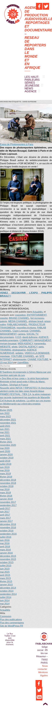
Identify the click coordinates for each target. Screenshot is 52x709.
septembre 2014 (8, 594)
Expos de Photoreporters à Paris (16, 144)
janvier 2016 (6, 553)
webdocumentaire (9, 340)
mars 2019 (5, 473)
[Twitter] (46, 6)
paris (41, 346)
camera (21, 334)
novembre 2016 (8, 527)
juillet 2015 (5, 565)
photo (14, 346)
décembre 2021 (8, 419)
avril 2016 (5, 546)
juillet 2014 (5, 597)
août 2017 (5, 508)
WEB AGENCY (25, 343)
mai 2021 (5, 432)
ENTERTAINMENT (37, 315)
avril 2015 (5, 575)
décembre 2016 (8, 524)
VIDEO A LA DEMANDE (37, 353)
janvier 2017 (6, 521)
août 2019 (5, 461)
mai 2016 (5, 543)
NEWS (29, 88)
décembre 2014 (8, 588)
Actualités (37, 312)
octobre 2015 (6, 562)
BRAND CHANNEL (19, 318)
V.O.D (18, 337)
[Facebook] (39, 6)
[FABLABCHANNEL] (13, 14)
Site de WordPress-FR (11, 626)
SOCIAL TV (32, 334)
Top (45, 704)
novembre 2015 (8, 559)
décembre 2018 (8, 480)
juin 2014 (5, 600)
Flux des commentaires (12, 622)
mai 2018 (5, 489)
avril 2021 (5, 435)
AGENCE (31, 91)
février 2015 (6, 581)
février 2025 (6, 410)
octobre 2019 (6, 458)
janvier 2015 (6, 584)
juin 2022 (5, 413)
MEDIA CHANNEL (17, 321)
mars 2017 (5, 518)
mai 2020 (5, 448)
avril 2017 (5, 515)
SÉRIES (30, 82)
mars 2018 (5, 492)
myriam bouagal (8, 343)
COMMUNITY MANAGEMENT (35, 340)
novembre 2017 (8, 502)
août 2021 (5, 426)
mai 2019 (5, 470)
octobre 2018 (6, 486)
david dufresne (30, 337)
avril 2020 (5, 451)
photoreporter (19, 359)
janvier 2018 (6, 499)
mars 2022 (5, 416)
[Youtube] (39, 697)
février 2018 (6, 496)
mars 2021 (5, 438)
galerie (3, 321)
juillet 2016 (5, 537)
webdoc (19, 353)
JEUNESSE (32, 85)
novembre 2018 (8, 483)
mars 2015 (5, 578)
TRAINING (5, 350)
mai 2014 (5, 603)
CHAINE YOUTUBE (37, 359)
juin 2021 (5, 429)
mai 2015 (5, 572)
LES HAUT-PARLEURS (32, 78)
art (37, 356)
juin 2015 (5, 569)
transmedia (40, 343)
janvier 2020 (6, 454)
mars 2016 (5, 550)
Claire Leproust (20, 331)
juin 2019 (5, 467)
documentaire (7, 337)
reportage (5, 356)
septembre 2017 (8, 505)
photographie (19, 350)
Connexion (5, 616)
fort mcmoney (37, 318)
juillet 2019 (5, 464)
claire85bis (22, 362)
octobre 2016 (6, 530)
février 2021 (6, 442)
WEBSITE (5, 346)
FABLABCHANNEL (17, 324)
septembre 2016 (8, 534)
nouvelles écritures (26, 327)
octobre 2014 (6, 591)
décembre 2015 (8, 556)
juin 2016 (5, 540)
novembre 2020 (8, 445)
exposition (20, 315)
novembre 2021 (8, 423)
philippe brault (36, 321)
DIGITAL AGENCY (28, 346)
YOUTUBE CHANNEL (22, 356)
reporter (4, 318)
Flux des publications (11, 619)
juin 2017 (5, 511)
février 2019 (6, 477)
